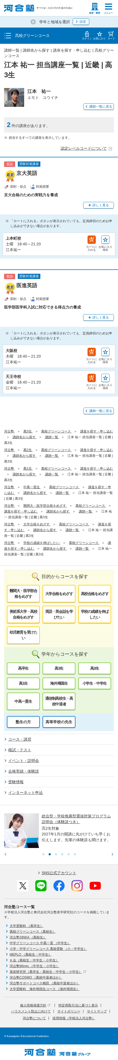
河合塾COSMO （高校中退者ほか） (36, 977)
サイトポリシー (68, 1011)
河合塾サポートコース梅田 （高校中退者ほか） (45, 983)
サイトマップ (97, 1011)
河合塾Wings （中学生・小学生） (34, 966)
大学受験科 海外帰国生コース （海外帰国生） (45, 989)
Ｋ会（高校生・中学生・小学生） (34, 960)
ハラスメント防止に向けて (31, 1011)
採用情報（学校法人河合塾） (73, 1018)
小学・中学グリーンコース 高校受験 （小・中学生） (48, 949)
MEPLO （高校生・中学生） (31, 954)
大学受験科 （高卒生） (26, 926)
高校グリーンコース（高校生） (33, 932)
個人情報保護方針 (33, 1005)
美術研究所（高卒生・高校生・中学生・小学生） (46, 972)
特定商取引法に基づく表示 (78, 1005)
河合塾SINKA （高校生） (28, 937)
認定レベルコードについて (84, 148)
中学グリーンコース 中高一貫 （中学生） (40, 943)
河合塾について (34, 1018)
